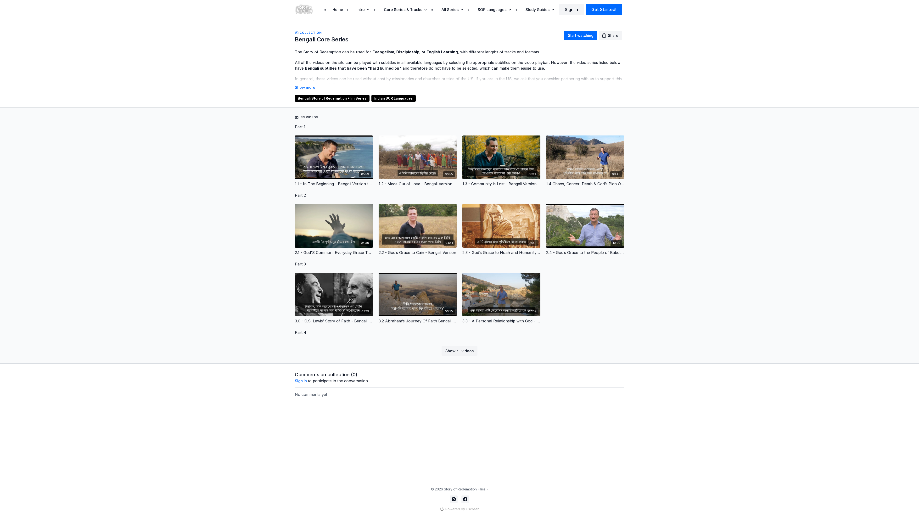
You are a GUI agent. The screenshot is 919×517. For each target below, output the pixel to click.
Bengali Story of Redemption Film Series (332, 98)
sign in (301, 380)
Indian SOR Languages (393, 98)
